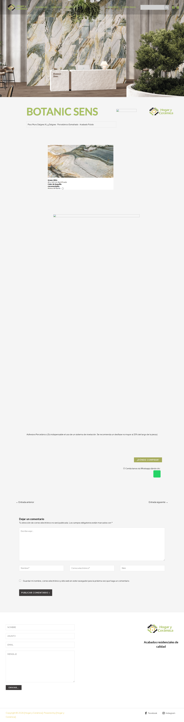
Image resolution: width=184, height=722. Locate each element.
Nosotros (113, 7)
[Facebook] (173, 7)
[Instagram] (177, 7)
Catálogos (56, 7)
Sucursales (41, 7)
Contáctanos (129, 7)
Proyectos (70, 7)
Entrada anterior (25, 502)
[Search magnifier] (166, 7)
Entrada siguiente (158, 502)
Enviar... (14, 687)
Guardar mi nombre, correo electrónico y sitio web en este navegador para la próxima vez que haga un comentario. (76, 581)
